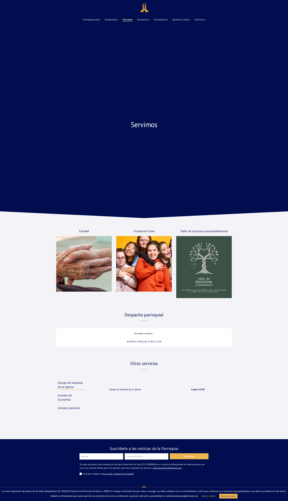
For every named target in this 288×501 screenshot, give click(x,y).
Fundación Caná (144, 231)
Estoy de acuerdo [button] (228, 496)
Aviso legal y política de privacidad (118, 473)
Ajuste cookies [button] (208, 496)
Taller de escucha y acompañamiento (204, 231)
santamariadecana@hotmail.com (167, 468)
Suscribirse (189, 456)
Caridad (84, 231)
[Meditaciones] (204, 267)
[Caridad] (84, 264)
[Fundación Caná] (144, 264)
